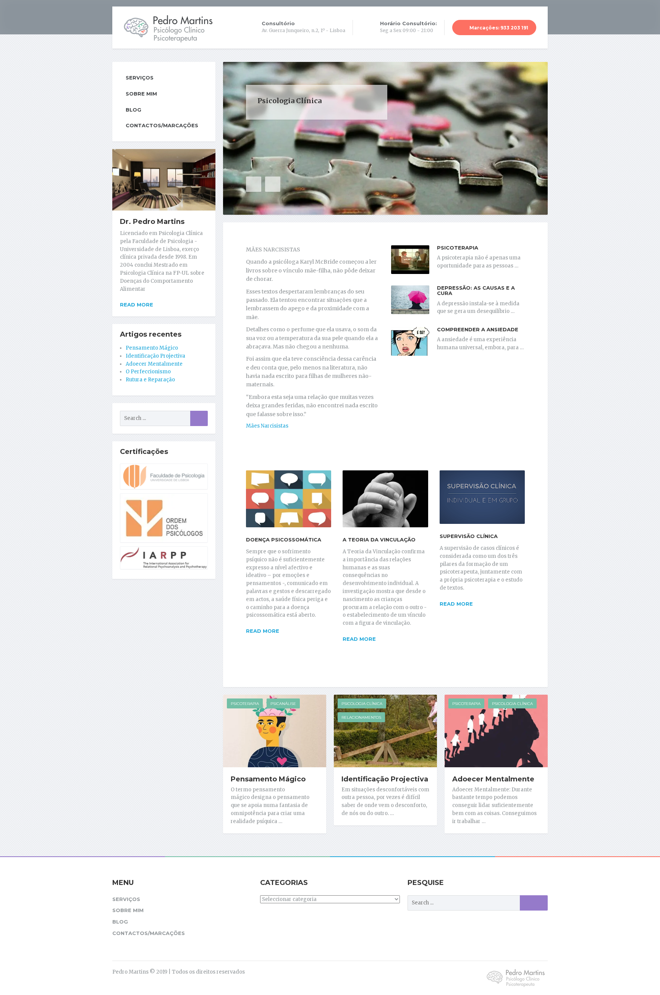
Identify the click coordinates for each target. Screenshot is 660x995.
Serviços (140, 78)
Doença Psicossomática (283, 539)
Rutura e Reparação (150, 379)
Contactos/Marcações (162, 125)
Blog (133, 110)
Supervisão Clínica (469, 536)
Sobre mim (141, 94)
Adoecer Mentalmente (493, 779)
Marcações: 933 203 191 (498, 28)
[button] (253, 184)
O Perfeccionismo (148, 371)
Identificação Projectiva (384, 779)
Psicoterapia (457, 248)
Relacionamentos (361, 717)
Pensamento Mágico (268, 779)
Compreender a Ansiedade (477, 329)
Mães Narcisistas (267, 426)
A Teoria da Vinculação (379, 539)
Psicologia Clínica (361, 703)
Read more (262, 631)
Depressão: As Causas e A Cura (476, 290)
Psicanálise (283, 703)
